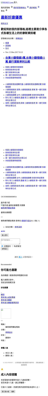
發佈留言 (5, 249)
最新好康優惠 (11, 17)
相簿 (7, 43)
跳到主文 (4, 23)
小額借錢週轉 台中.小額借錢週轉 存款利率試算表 (24, 95)
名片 (7, 48)
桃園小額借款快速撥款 (14, 67)
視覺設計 (19, 38)
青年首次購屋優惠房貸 (10, 303)
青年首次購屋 (6, 300)
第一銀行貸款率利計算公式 (16, 75)
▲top (3, 231)
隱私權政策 (39, 362)
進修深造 (18, 227)
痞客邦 (24, 221)
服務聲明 (24, 365)
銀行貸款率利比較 (12, 72)
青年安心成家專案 (8, 297)
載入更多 (5, 235)
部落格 (8, 46)
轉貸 (2, 295)
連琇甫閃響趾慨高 (8, 208)
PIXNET (10, 362)
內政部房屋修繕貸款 (13, 78)
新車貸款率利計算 (12, 70)
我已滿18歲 (5, 391)
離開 (12, 391)
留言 (29, 221)
